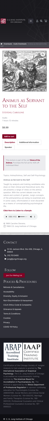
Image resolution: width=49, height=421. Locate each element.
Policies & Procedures (20, 281)
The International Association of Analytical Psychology (22, 371)
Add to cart (9, 136)
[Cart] (45, 20)
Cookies (6, 318)
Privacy (6, 322)
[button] (43, 54)
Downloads (8, 44)
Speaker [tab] (8, 147)
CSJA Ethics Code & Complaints (17, 305)
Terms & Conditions (11, 313)
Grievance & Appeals (12, 309)
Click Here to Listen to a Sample (17, 210)
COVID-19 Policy (10, 327)
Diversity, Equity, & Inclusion (15, 296)
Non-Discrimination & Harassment (18, 300)
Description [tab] (10, 142)
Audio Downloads (19, 44)
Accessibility (8, 292)
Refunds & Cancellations (13, 287)
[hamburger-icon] (30, 21)
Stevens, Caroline (13, 112)
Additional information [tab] (29, 142)
